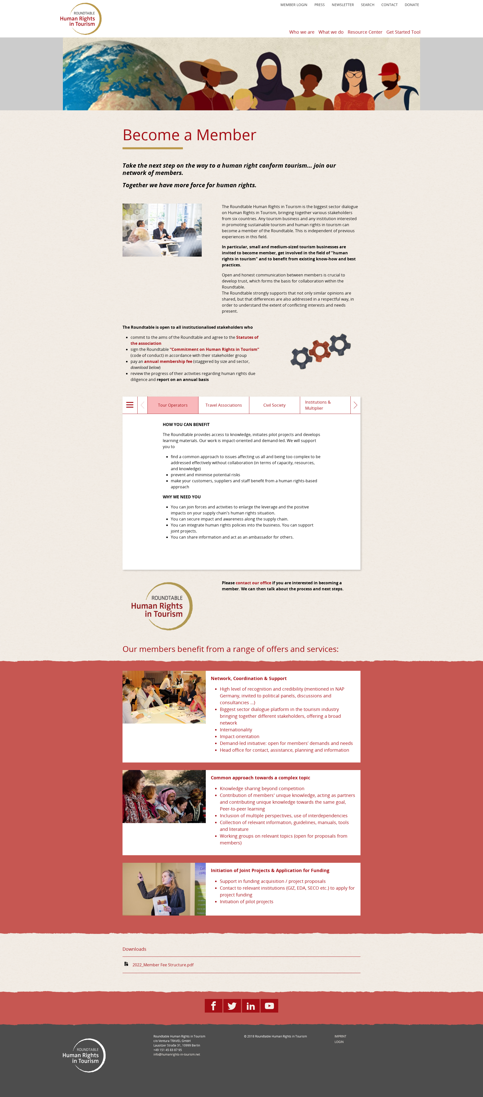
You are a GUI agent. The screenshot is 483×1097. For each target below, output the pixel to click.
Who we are (301, 32)
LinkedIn (257, 1008)
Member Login (293, 4)
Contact (389, 4)
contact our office (253, 583)
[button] (130, 405)
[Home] (81, 18)
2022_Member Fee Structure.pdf (163, 965)
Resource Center (365, 32)
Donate (412, 4)
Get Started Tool (403, 32)
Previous (143, 405)
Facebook (220, 1008)
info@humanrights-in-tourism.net (176, 1054)
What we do (331, 32)
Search (367, 4)
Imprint (340, 1036)
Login (339, 1042)
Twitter (239, 1008)
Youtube (276, 1008)
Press (319, 4)
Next (355, 405)
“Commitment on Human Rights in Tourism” (214, 349)
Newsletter (343, 4)
